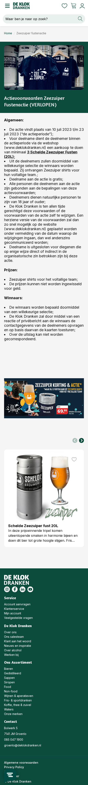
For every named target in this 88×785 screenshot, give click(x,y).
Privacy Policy (14, 767)
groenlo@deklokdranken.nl (22, 745)
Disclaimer (11, 776)
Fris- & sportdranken (18, 700)
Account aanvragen (17, 604)
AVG (7, 771)
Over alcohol (12, 650)
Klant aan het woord (17, 641)
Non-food (10, 691)
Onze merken (13, 714)
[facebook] (15, 589)
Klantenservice (14, 608)
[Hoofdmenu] (6, 5)
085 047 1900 (13, 739)
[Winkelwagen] (73, 5)
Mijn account (12, 613)
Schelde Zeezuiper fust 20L (33, 526)
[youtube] (30, 589)
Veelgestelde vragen (18, 617)
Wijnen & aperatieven (18, 696)
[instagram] (7, 589)
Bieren (8, 668)
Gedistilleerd (12, 673)
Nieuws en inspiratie (17, 645)
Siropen (9, 682)
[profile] (81, 6)
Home (8, 33)
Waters (9, 709)
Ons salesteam (14, 636)
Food (7, 686)
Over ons (10, 632)
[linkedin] (22, 589)
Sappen (9, 677)
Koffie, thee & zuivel (17, 705)
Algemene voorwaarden (21, 762)
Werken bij (11, 654)
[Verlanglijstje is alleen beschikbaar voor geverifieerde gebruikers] (74, 459)
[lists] (64, 5)
